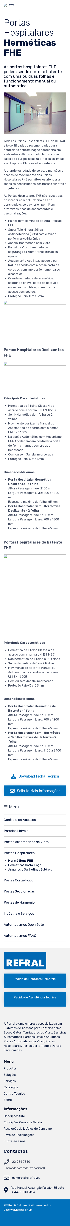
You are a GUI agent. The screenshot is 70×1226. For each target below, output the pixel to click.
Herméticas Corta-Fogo (24, 865)
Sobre (8, 1100)
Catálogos (11, 1087)
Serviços (10, 1081)
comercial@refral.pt (26, 1177)
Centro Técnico (14, 1093)
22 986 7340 (21, 1161)
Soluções (10, 1075)
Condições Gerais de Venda (23, 1122)
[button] (35, 776)
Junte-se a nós (14, 1141)
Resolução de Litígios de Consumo (28, 1128)
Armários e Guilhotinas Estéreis (30, 869)
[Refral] (9, 6)
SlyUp (28, 1209)
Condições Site (14, 1116)
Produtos (10, 1068)
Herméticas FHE (20, 860)
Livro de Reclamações (19, 1135)
